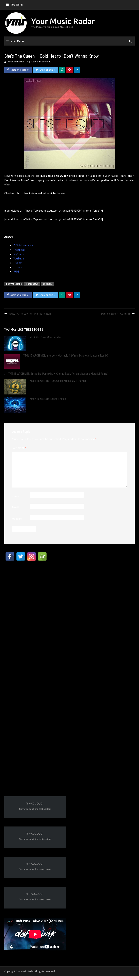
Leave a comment (41, 61)
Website (17, 518)
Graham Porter (16, 61)
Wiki (16, 271)
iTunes (17, 267)
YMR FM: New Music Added (46, 337)
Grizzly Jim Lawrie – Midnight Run (30, 313)
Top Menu (16, 4)
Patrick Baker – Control (115, 313)
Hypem (17, 263)
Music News (32, 284)
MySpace (18, 254)
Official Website (23, 245)
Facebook (19, 249)
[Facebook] (9, 556)
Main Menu (17, 41)
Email (15, 507)
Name (15, 496)
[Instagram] (31, 556)
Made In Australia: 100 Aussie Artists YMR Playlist (58, 380)
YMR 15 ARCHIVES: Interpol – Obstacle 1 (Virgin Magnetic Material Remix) (65, 355)
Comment (19, 448)
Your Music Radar (63, 21)
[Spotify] (42, 556)
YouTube (18, 258)
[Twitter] (20, 556)
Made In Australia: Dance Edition (48, 399)
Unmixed (47, 284)
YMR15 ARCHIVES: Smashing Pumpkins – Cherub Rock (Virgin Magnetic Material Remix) (58, 373)
